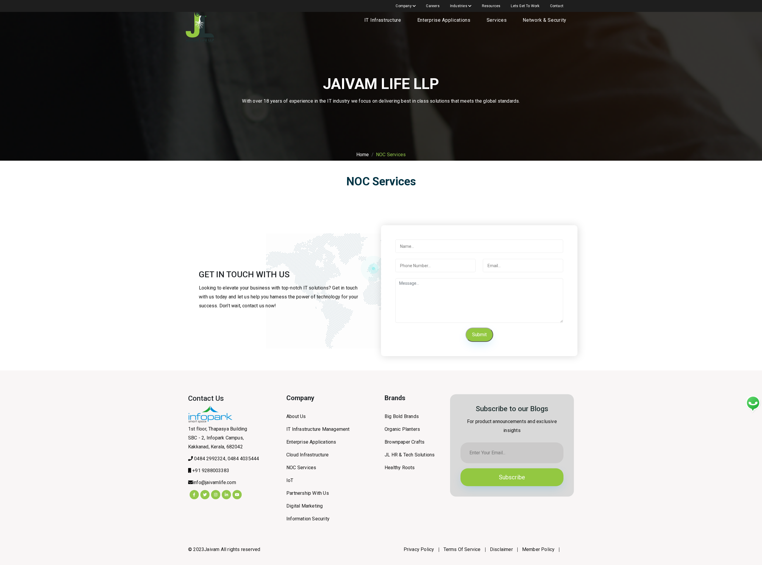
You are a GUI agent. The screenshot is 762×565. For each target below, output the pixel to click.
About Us (296, 416)
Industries (459, 6)
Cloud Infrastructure (307, 455)
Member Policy (538, 549)
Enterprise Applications (444, 20)
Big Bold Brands (402, 416)
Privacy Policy (419, 549)
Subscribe (512, 477)
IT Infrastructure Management (318, 429)
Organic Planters (402, 429)
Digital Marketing (304, 506)
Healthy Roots (400, 467)
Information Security (308, 519)
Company (404, 6)
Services (497, 20)
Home (362, 154)
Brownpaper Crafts (404, 442)
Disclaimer (501, 549)
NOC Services (301, 467)
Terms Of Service (462, 549)
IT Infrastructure (382, 20)
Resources (491, 6)
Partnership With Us (307, 493)
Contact (556, 6)
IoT (289, 480)
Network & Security (544, 20)
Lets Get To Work (525, 6)
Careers (432, 6)
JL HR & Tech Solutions (410, 455)
